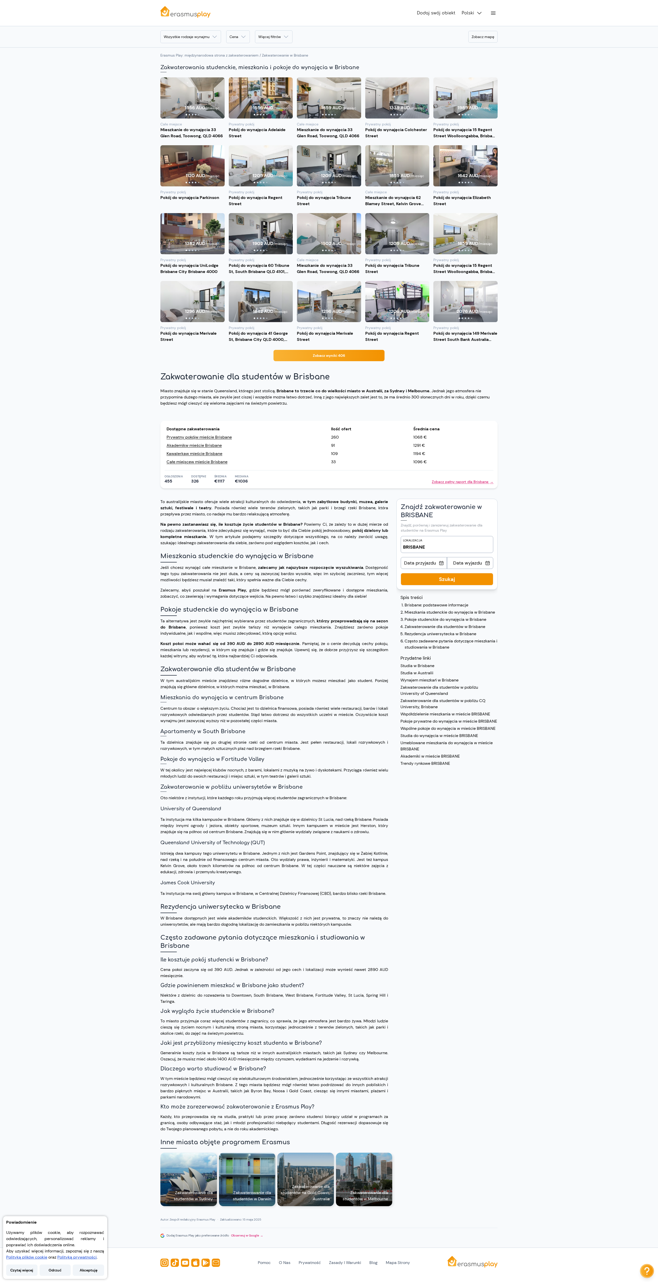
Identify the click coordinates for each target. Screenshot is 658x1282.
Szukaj (447, 579)
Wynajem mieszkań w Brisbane (429, 680)
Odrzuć (55, 1270)
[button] (192, 98)
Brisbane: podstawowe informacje (436, 605)
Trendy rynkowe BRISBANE (425, 763)
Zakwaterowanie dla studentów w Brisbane (445, 626)
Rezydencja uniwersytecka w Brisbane (440, 634)
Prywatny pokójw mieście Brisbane (199, 437)
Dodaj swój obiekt (436, 13)
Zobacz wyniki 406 (329, 355)
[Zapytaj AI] (647, 1271)
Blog (373, 1262)
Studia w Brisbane (417, 665)
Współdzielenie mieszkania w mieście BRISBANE (445, 714)
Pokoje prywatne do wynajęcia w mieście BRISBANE (448, 721)
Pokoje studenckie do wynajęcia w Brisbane (445, 619)
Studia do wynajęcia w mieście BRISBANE (439, 735)
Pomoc (264, 1262)
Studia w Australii (416, 673)
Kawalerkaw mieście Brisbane (194, 453)
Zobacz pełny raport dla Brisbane (463, 481)
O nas (284, 1262)
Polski (468, 13)
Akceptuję (88, 1270)
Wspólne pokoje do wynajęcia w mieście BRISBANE (448, 728)
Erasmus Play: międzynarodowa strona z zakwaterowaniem (209, 55)
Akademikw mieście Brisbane (194, 445)
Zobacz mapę (483, 36)
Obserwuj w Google (247, 1235)
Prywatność (310, 1262)
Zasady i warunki (345, 1262)
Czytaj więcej (21, 1270)
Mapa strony (398, 1262)
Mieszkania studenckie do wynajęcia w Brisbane (450, 612)
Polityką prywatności (77, 1257)
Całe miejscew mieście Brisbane (197, 462)
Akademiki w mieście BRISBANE (430, 756)
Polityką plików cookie (26, 1257)
